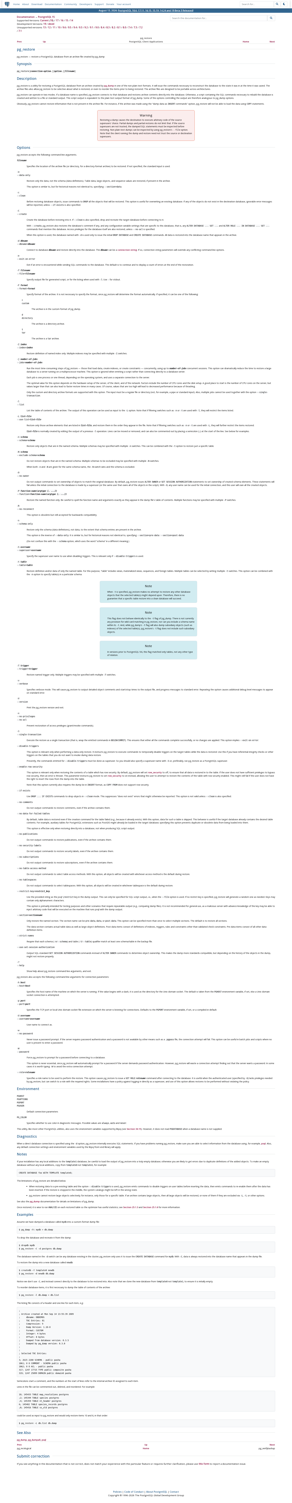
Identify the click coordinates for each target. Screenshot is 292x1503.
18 (51, 20)
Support (99, 4)
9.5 (69, 27)
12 (49, 27)
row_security (155, 772)
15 (66, 20)
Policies (117, 1491)
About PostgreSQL (156, 1491)
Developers (85, 4)
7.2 (141, 27)
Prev (19, 41)
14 (71, 20)
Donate (110, 4)
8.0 (124, 27)
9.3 (80, 27)
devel (51, 23)
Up (44, 41)
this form (204, 1463)
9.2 (86, 27)
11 (54, 27)
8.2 (113, 27)
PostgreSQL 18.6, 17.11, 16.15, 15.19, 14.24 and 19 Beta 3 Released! (155, 10)
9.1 (91, 27)
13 (44, 27)
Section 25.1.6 (150, 1207)
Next (272, 41)
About (25, 4)
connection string (127, 249)
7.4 (130, 27)
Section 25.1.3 (130, 1207)
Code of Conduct (134, 1491)
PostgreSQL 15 (46, 16)
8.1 (119, 27)
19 (44, 23)
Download (36, 4)
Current (44, 20)
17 (57, 20)
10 (59, 27)
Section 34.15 (134, 1128)
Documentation (53, 4)
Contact (174, 1491)
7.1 (20, 30)
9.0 (97, 27)
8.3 (108, 27)
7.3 (135, 27)
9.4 (75, 27)
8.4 (102, 27)
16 (62, 20)
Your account (124, 4)
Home (16, 4)
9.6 (64, 27)
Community (70, 4)
